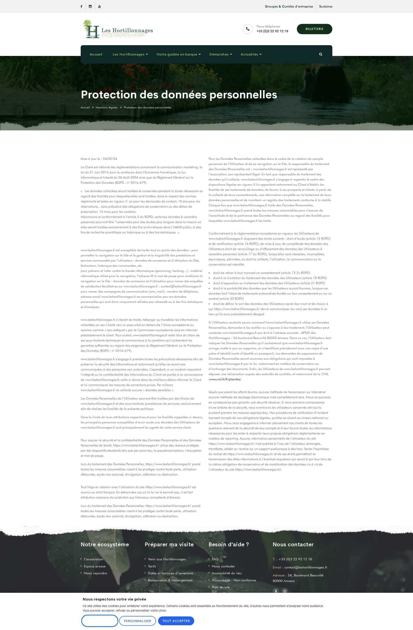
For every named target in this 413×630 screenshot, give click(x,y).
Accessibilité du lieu (227, 573)
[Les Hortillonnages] (118, 29)
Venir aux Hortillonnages (167, 559)
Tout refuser (99, 621)
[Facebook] (83, 6)
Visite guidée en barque (177, 54)
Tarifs (152, 566)
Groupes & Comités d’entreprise (289, 6)
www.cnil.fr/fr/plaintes (225, 379)
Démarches (219, 54)
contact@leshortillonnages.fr (305, 567)
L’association (93, 559)
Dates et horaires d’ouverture (170, 573)
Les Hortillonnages (128, 54)
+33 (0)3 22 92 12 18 (272, 31)
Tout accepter (176, 621)
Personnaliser (137, 621)
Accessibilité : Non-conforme (234, 580)
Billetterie (315, 29)
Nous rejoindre (95, 573)
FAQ (215, 559)
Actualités (249, 54)
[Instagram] (90, 6)
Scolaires (325, 6)
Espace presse (94, 566)
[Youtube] (98, 6)
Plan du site (221, 587)
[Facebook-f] (276, 591)
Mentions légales (107, 107)
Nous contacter (223, 566)
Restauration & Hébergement (170, 580)
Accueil (96, 54)
